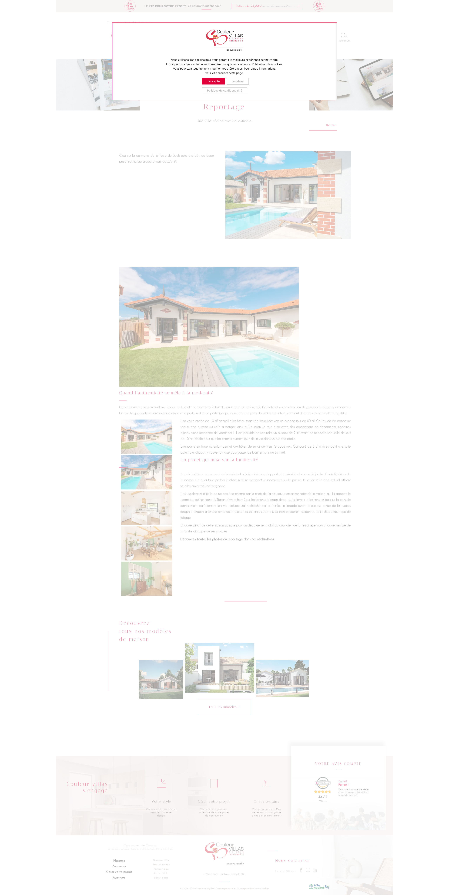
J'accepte (213, 81)
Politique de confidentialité (224, 90)
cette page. (236, 73)
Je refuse (238, 81)
